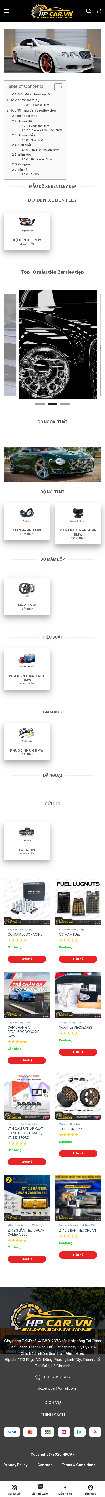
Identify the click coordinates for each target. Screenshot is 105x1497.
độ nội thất (26, 121)
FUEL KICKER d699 (73, 1129)
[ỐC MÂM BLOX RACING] (27, 902)
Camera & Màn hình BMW (47, 130)
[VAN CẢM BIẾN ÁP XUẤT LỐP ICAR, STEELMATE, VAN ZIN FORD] (27, 1096)
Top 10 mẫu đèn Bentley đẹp (33, 110)
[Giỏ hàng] (98, 11)
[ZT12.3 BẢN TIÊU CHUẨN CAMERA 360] (27, 1198)
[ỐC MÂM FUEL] (78, 902)
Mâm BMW (37, 140)
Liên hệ (27, 958)
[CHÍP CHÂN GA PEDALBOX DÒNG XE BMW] (27, 995)
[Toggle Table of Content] (56, 87)
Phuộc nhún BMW (41, 159)
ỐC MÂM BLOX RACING (25, 934)
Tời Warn (36, 174)
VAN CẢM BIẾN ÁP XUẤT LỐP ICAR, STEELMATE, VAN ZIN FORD (25, 1133)
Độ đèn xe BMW (40, 105)
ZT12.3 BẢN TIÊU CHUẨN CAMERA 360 (26, 1232)
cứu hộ (22, 169)
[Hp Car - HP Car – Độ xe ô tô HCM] (52, 10)
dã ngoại (24, 164)
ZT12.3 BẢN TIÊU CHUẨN (77, 1230)
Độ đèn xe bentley (24, 100)
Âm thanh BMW (40, 126)
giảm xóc (24, 154)
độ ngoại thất (27, 116)
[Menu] (7, 11)
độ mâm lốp (26, 135)
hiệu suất (24, 145)
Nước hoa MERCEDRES (75, 1027)
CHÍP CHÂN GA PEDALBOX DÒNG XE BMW (23, 1031)
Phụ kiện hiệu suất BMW (45, 149)
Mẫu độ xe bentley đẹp (35, 94)
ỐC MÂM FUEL (69, 934)
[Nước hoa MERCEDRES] (78, 995)
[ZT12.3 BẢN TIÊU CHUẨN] (78, 1198)
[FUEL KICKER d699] (78, 1096)
